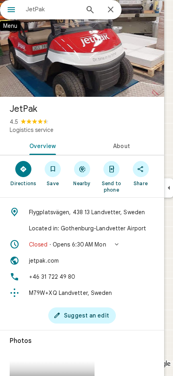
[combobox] (52, 9)
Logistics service (32, 130)
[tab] (41, 145)
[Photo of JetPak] (82, 48)
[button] (82, 244)
